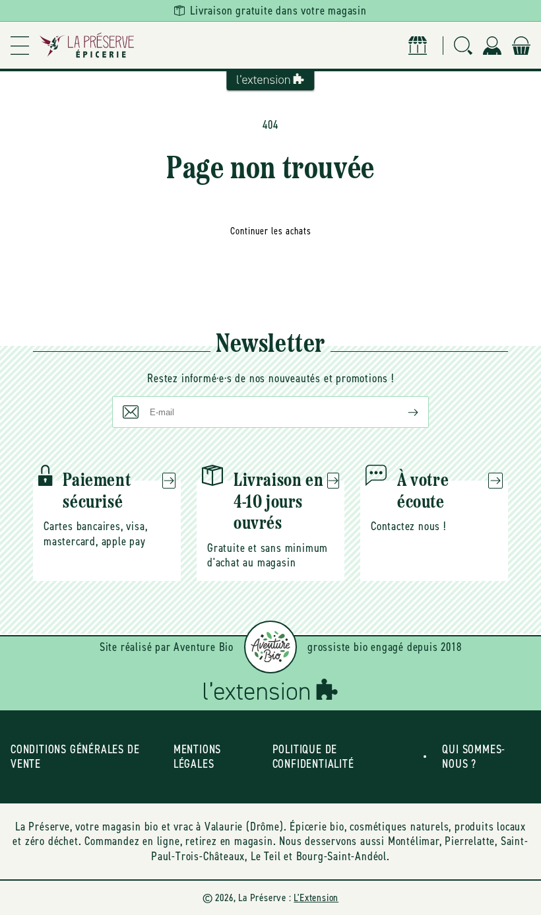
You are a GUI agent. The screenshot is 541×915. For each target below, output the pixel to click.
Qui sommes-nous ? (473, 756)
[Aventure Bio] (270, 647)
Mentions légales (197, 756)
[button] (20, 45)
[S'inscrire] (402, 412)
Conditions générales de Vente (75, 756)
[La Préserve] (87, 45)
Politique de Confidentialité (313, 756)
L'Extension (316, 897)
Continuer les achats (270, 231)
